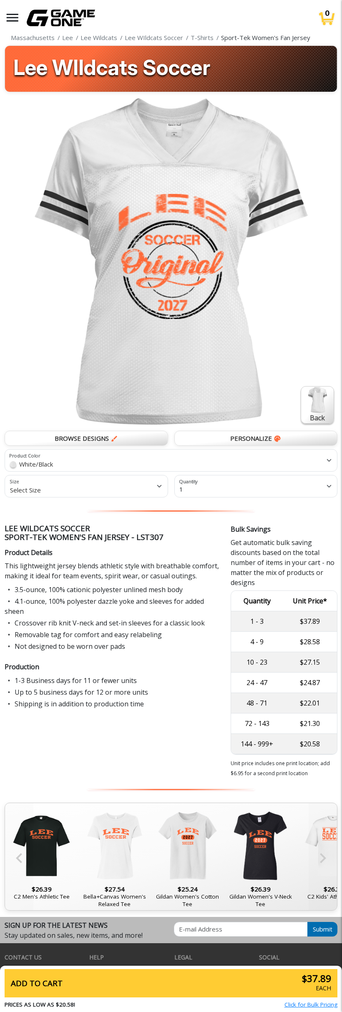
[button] (12, 17)
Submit (322, 929)
